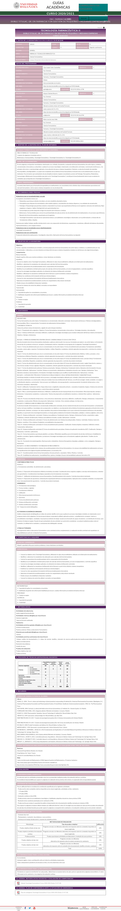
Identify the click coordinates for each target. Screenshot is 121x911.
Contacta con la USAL (19, 908)
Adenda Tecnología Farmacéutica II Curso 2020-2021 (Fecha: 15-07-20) (41, 883)
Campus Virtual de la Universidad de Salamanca (43, 60)
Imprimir (100, 27)
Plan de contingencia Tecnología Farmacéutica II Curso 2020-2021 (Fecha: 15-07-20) (44, 892)
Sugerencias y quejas (102, 907)
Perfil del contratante (94, 907)
